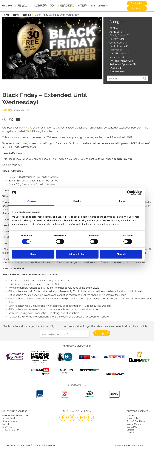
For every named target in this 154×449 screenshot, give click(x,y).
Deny (33, 254)
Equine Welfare (134, 423)
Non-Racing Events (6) (121, 60)
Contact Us (103, 5)
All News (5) (115, 31)
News (92, 5)
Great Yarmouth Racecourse (67, 5)
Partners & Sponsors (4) (122, 64)
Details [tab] (77, 201)
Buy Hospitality (137, 3)
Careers (130, 429)
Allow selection (77, 254)
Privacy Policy (133, 418)
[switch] (60, 241)
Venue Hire (52, 5)
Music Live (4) (116, 57)
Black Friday (25, 127)
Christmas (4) (116, 38)
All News (114, 28)
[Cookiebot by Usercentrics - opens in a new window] (129, 192)
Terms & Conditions (136, 421)
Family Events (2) (118, 46)
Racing (27, 14)
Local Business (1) (119, 53)
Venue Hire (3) (117, 71)
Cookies (130, 415)
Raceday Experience (22, 5)
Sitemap (130, 432)
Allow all (121, 254)
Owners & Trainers (82, 5)
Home (5, 14)
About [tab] (122, 201)
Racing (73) (115, 67)
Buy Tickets (137, 8)
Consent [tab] (31, 201)
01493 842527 (12, 429)
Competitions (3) (118, 42)
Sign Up (99, 333)
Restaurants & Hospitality (40, 5)
